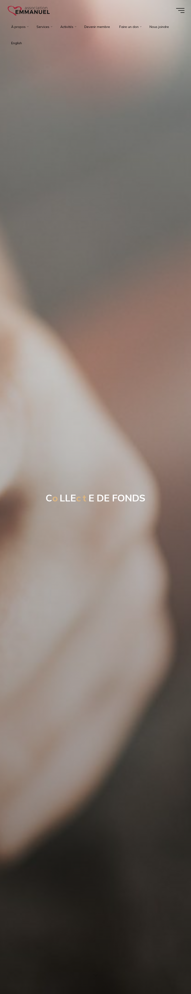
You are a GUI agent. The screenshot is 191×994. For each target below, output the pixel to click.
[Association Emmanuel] (29, 10)
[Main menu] (180, 10)
